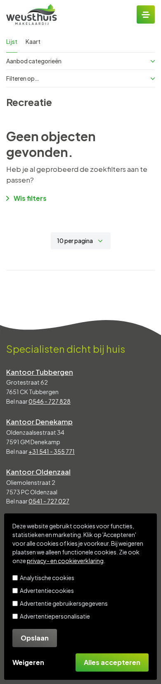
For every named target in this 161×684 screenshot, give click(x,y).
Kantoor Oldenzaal (38, 471)
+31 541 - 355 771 (51, 451)
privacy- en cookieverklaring (65, 560)
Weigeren (28, 662)
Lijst (11, 41)
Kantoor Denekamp (39, 421)
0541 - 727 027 (48, 501)
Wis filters (30, 198)
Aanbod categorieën (34, 61)
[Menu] (146, 14)
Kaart (33, 41)
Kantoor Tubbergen (39, 371)
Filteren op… (22, 78)
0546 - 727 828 (49, 401)
